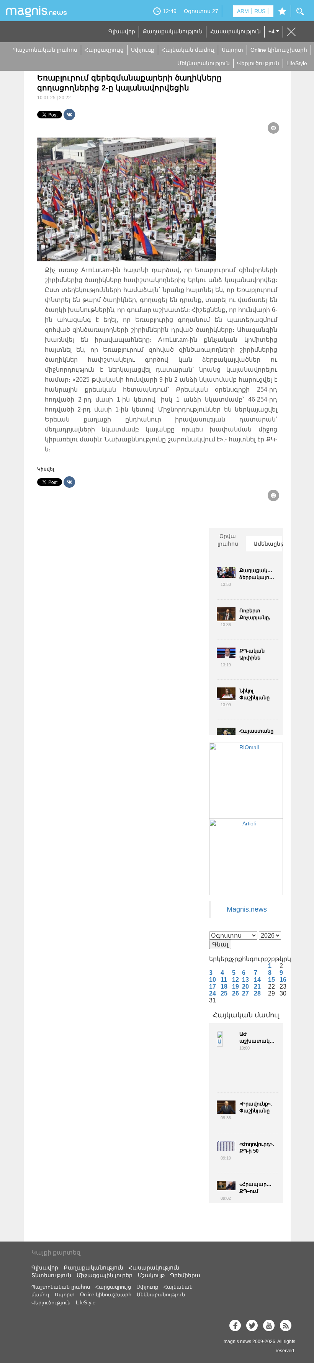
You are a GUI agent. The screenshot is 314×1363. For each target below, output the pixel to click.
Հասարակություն (235, 31)
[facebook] (235, 1325)
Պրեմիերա (185, 1275)
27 (245, 993)
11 (224, 979)
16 (283, 979)
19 (235, 986)
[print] (273, 128)
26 (235, 993)
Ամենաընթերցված (267, 544)
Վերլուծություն (258, 63)
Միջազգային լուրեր (104, 1275)
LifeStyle (296, 63)
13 (245, 979)
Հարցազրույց (104, 50)
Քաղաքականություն (173, 31)
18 (224, 986)
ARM (243, 11)
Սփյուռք (142, 50)
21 (257, 986)
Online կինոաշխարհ (278, 50)
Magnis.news (247, 909)
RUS (259, 11)
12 (235, 979)
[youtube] (269, 1325)
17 (212, 986)
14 (257, 979)
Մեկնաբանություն (203, 63)
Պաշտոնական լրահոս (45, 50)
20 (245, 986)
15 (271, 979)
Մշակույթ (151, 1275)
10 (212, 979)
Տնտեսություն (51, 1275)
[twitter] (252, 1325)
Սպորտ (232, 50)
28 (257, 993)
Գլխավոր (121, 31)
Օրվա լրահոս (228, 540)
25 (224, 993)
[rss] (285, 1325)
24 (212, 993)
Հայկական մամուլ (188, 50)
